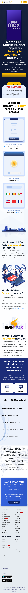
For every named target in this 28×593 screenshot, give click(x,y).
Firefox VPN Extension (19, 516)
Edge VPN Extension (18, 518)
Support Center (4, 532)
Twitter (4, 566)
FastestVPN (13, 587)
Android (15, 379)
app (18, 180)
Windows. (22, 379)
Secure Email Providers (6, 547)
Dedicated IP (4, 543)
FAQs (3, 528)
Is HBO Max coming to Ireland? (10, 436)
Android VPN (17, 522)
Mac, (9, 379)
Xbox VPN (16, 530)
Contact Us (4, 530)
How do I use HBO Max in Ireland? (11, 422)
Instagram (5, 568)
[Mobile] (21, 2)
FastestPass (17, 512)
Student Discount (5, 520)
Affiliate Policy (22, 589)
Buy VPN (3, 512)
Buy (5, 147)
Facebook (5, 571)
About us (3, 526)
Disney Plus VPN (5, 551)
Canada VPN (17, 554)
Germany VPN (17, 543)
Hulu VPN (3, 559)
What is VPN (4, 539)
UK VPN (16, 541)
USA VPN (16, 539)
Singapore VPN (18, 549)
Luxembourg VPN (18, 551)
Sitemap (14, 591)
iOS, (12, 379)
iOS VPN (16, 524)
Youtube (5, 573)
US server (16, 212)
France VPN (17, 547)
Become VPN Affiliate (6, 522)
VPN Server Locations (6, 516)
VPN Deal (3, 518)
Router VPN (17, 532)
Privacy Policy (14, 589)
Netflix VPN (3, 549)
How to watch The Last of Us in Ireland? (13, 429)
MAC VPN (16, 526)
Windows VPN (17, 520)
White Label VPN (5, 524)
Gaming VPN (4, 555)
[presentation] (3, 94)
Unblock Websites (5, 553)
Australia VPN (17, 545)
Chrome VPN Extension (19, 514)
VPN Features (4, 514)
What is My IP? (4, 541)
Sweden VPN (17, 556)
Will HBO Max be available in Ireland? (12, 408)
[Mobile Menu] (25, 2)
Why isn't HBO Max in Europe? (10, 415)
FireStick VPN (17, 528)
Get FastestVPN (14, 75)
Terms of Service (6, 589)
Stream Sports (4, 557)
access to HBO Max (18, 308)
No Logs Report (4, 545)
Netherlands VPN (18, 553)
